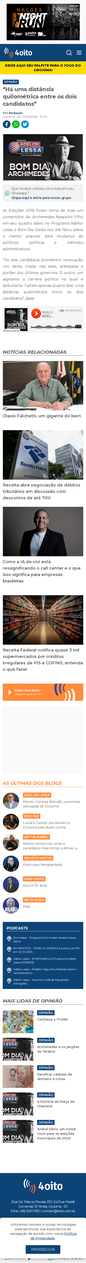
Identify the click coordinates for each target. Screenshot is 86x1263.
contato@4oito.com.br (58, 1211)
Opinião (10, 82)
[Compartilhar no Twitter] (25, 124)
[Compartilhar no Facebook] (7, 124)
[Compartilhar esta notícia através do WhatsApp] (16, 124)
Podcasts (17, 928)
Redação (16, 113)
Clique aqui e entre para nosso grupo (41, 198)
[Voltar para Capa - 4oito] (26, 53)
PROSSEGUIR (43, 1249)
